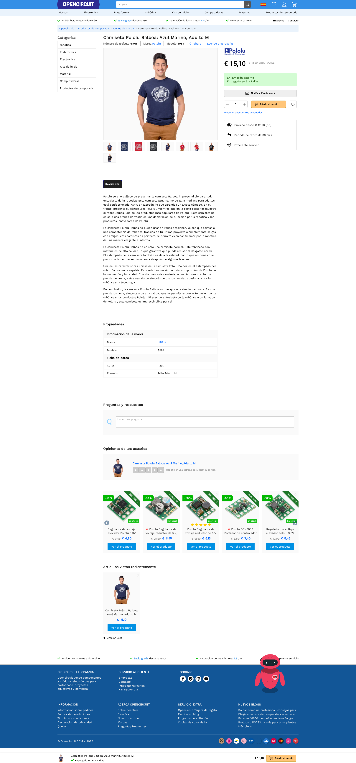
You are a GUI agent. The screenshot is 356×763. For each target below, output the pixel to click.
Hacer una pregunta (129, 419)
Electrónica (91, 12)
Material (244, 12)
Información (67, 704)
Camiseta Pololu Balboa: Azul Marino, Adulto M (164, 463)
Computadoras (214, 12)
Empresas (278, 20)
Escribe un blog (188, 714)
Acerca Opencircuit (134, 704)
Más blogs (245, 726)
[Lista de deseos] (271, 4)
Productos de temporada (281, 12)
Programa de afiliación (193, 718)
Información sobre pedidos (75, 710)
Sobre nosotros (128, 710)
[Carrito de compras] (291, 4)
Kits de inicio (180, 12)
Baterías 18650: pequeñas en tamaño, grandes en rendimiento (268, 718)
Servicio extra (190, 704)
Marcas (63, 12)
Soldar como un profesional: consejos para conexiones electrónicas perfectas (268, 710)
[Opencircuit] (78, 4)
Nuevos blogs (249, 704)
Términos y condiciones (73, 718)
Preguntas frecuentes (132, 726)
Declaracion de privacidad (74, 722)
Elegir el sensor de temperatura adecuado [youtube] (268, 714)
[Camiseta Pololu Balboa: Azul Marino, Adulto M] (109, 146)
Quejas (62, 726)
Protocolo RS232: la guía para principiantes (267, 722)
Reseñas (123, 714)
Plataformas (121, 12)
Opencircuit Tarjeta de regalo (197, 710)
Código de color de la (192, 722)
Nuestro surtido (128, 718)
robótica (150, 12)
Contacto (293, 20)
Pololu (162, 341)
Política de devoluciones (73, 714)
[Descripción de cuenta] (281, 4)
